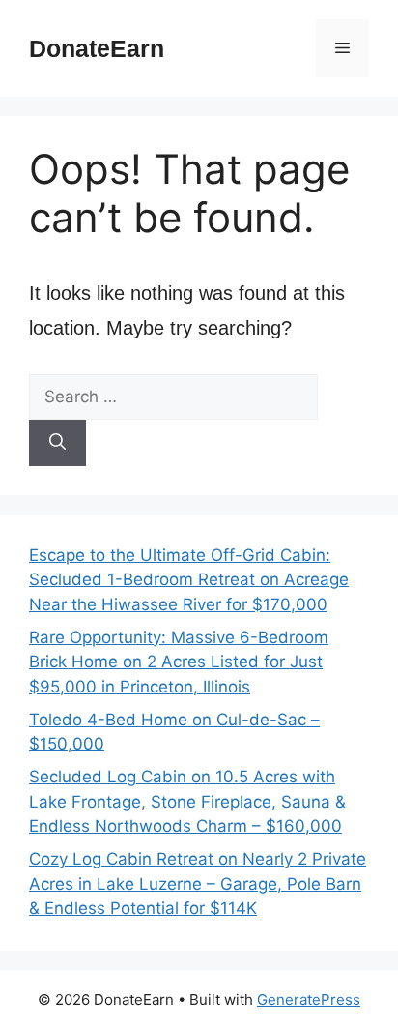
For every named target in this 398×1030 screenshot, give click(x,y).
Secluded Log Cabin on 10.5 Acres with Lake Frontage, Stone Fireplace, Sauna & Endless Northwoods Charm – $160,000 (187, 801)
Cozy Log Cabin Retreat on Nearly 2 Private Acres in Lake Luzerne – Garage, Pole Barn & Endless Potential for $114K (197, 883)
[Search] (57, 443)
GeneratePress (308, 999)
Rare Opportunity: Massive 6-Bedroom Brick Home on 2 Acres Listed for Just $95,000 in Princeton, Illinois (178, 662)
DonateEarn (96, 48)
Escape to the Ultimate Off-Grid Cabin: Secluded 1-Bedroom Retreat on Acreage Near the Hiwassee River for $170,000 (189, 579)
